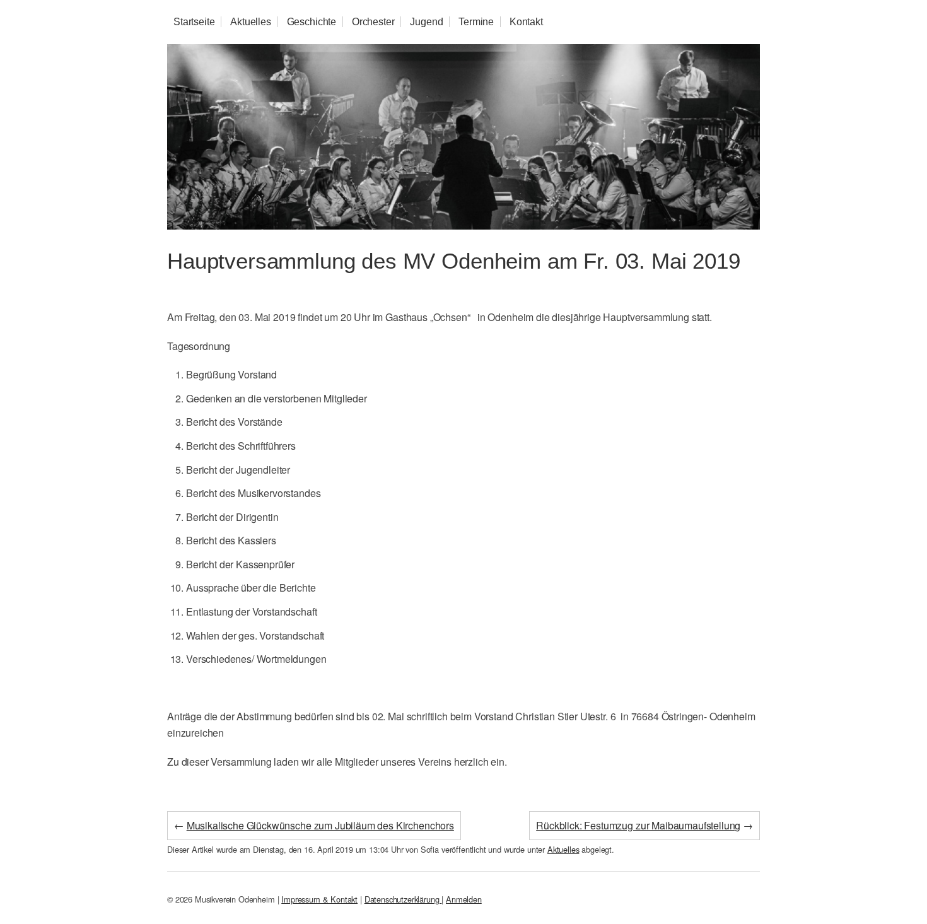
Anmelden (464, 899)
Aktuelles (250, 21)
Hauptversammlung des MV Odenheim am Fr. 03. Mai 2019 (453, 261)
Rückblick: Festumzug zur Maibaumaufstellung (638, 825)
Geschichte (311, 21)
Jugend (426, 21)
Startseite (193, 21)
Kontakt (526, 21)
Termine (476, 21)
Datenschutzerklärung (403, 899)
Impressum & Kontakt (319, 899)
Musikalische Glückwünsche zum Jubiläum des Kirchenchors (320, 825)
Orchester (373, 21)
